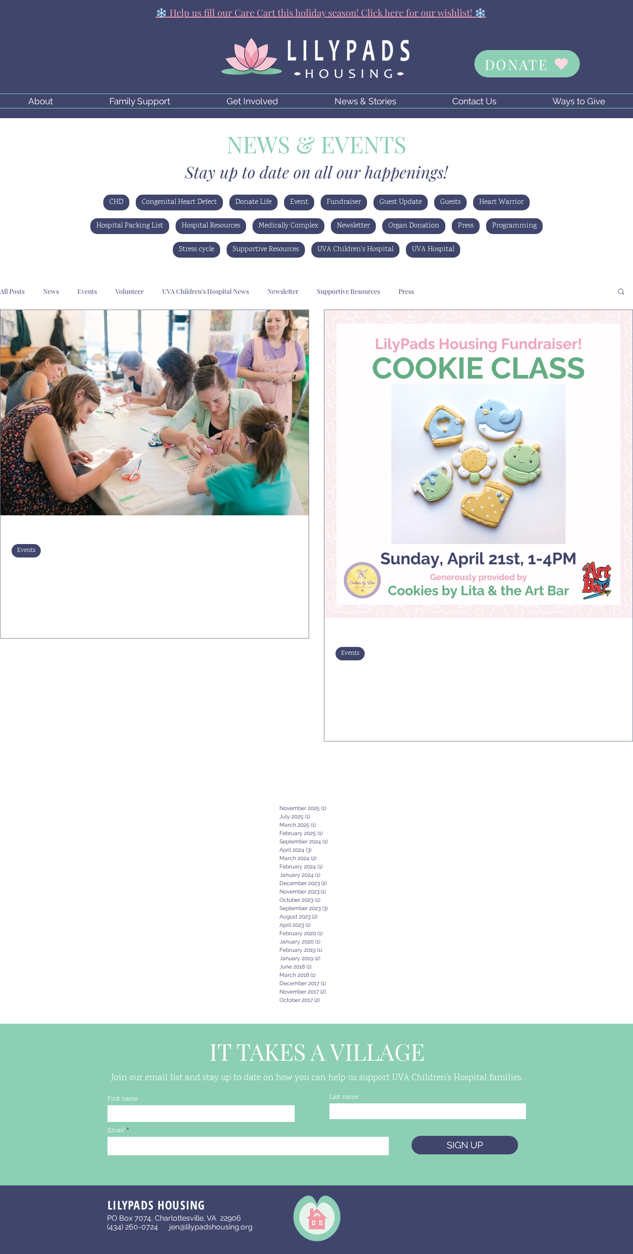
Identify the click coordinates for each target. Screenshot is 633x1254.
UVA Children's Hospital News (205, 291)
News (51, 291)
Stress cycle (196, 249)
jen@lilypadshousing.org (211, 1226)
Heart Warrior (501, 202)
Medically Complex (288, 226)
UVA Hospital (433, 249)
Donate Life (253, 202)
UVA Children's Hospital (355, 249)
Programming (514, 226)
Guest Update (401, 202)
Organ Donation (413, 226)
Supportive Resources (266, 249)
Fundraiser (344, 202)
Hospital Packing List (129, 226)
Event (299, 202)
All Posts (12, 291)
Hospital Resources (211, 226)
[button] (40, 101)
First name (123, 1099)
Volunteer (129, 291)
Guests (450, 202)
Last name (343, 1097)
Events (87, 291)
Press (466, 226)
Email (116, 1130)
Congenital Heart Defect (179, 202)
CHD (116, 202)
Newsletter (353, 226)
